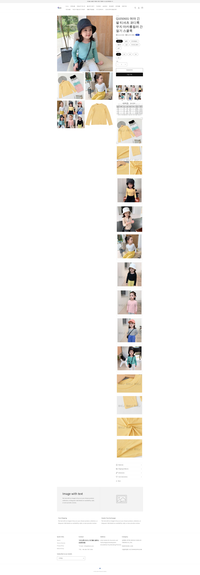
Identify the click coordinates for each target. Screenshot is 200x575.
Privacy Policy (60, 545)
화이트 (119, 41)
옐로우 (119, 44)
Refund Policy (60, 548)
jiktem (98, 571)
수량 (117, 61)
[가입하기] (83, 558)
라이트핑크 (134, 41)
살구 (119, 48)
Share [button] (119, 481)
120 (130, 54)
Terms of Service (61, 543)
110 (124, 54)
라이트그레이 (134, 44)
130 (136, 54)
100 (118, 54)
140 (118, 58)
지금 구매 (129, 74)
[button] (135, 8)
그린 (126, 44)
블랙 (126, 41)
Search (58, 540)
